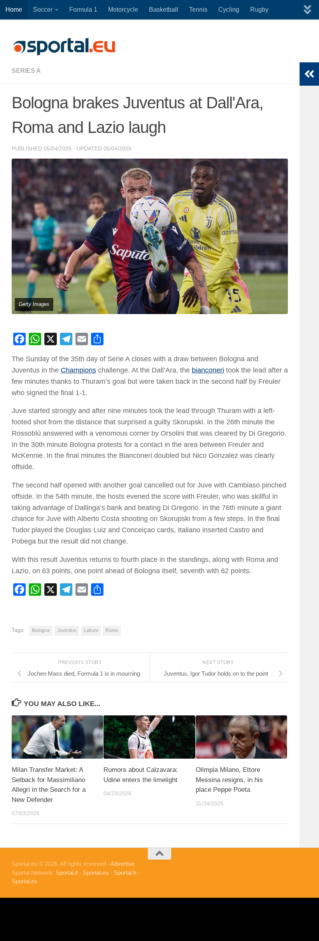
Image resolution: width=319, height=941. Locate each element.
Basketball (163, 9)
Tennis (198, 9)
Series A (26, 70)
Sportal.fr (125, 872)
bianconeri (208, 370)
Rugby (259, 9)
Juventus (66, 630)
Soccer (43, 9)
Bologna (41, 630)
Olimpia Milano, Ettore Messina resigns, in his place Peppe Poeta (229, 779)
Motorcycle (123, 9)
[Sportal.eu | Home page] (64, 46)
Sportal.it (67, 872)
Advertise (122, 863)
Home (13, 9)
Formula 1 (83, 9)
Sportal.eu (96, 872)
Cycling (228, 9)
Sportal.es (24, 881)
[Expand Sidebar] (309, 74)
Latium (91, 630)
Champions (78, 370)
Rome (111, 630)
